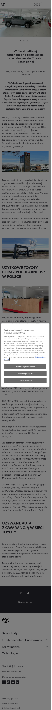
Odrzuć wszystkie (25, 380)
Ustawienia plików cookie (25, 366)
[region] (25, 355)
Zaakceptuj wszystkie (25, 373)
